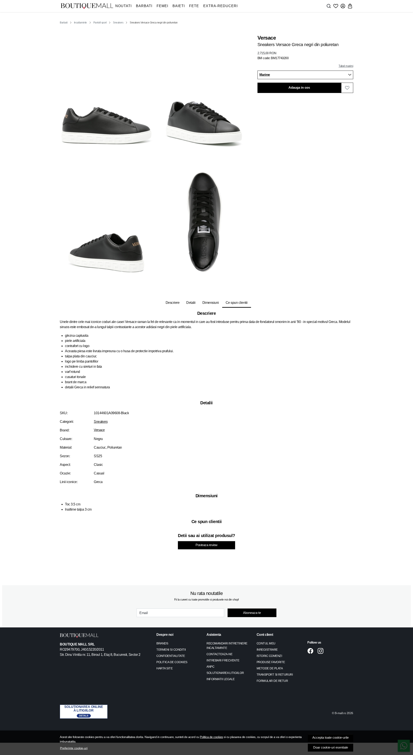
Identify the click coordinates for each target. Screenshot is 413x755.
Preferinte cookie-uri (74, 748)
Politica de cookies (211, 737)
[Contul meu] (343, 6)
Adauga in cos (299, 87)
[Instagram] (321, 651)
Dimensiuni (210, 302)
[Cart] (350, 6)
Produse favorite (271, 662)
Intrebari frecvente (222, 660)
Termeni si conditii (171, 649)
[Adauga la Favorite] (347, 88)
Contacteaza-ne (219, 654)
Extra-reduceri (220, 6)
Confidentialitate (170, 656)
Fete (194, 6)
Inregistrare (267, 649)
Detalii (191, 302)
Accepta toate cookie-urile (330, 737)
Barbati (144, 6)
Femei (162, 6)
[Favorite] (335, 6)
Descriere (173, 302)
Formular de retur (272, 680)
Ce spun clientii (237, 302)
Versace (99, 430)
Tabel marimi (346, 66)
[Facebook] (311, 651)
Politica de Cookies (171, 662)
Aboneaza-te (252, 612)
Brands (162, 643)
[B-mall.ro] (87, 6)
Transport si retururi (275, 674)
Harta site (164, 668)
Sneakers (118, 22)
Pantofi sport (100, 22)
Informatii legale (220, 679)
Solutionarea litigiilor (225, 673)
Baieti (179, 6)
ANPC (210, 666)
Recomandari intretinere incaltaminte (226, 646)
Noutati (123, 6)
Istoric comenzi (269, 656)
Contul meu (266, 643)
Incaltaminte (80, 22)
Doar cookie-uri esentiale (330, 747)
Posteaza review (206, 545)
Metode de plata (270, 668)
